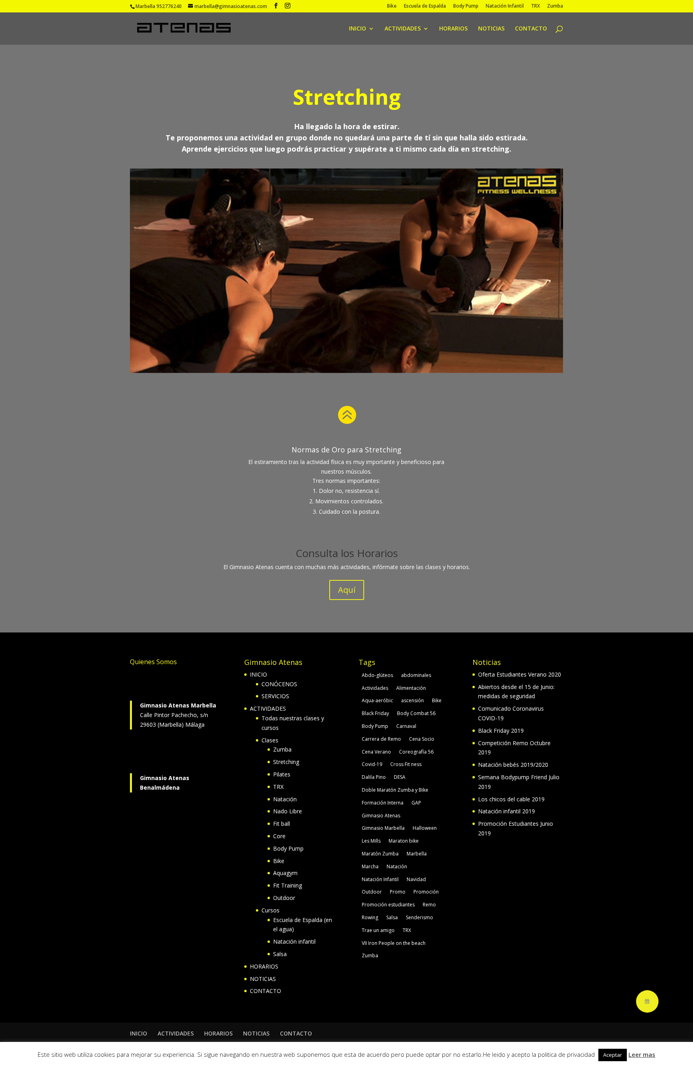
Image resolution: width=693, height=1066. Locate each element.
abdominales (416, 675)
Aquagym (285, 873)
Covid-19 (372, 764)
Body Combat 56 (416, 713)
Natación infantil (294, 941)
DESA (399, 777)
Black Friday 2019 (501, 730)
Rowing (370, 917)
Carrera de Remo (381, 739)
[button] (647, 1001)
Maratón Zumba (380, 853)
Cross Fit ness (405, 764)
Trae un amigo (378, 930)
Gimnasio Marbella (383, 828)
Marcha (370, 866)
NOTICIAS (491, 29)
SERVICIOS (275, 696)
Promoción (426, 891)
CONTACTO (531, 29)
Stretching (286, 762)
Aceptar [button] (612, 1054)
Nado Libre (287, 811)
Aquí (346, 589)
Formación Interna (382, 802)
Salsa (280, 954)
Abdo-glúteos (377, 675)
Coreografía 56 (416, 751)
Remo (429, 904)
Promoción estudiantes (388, 904)
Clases (269, 740)
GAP (416, 802)
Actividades (375, 688)
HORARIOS (453, 29)
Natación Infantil (505, 6)
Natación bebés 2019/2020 (513, 764)
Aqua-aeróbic (377, 700)
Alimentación (411, 688)
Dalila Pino (374, 777)
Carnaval (406, 726)
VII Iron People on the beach (394, 943)
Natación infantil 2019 (506, 811)
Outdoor (284, 898)
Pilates (281, 774)
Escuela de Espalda (425, 6)
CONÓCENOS (279, 684)
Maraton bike (404, 840)
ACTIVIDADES (403, 29)
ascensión (412, 700)
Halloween (425, 828)
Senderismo (419, 917)
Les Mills (371, 840)
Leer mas (641, 1054)
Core (279, 836)
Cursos (270, 910)
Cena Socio (421, 739)
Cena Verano (376, 751)
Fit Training (287, 885)
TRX (535, 6)
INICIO (357, 29)
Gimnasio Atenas (381, 815)
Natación (285, 799)
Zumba (555, 6)
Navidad (416, 879)
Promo (397, 891)
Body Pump (465, 6)
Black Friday (375, 713)
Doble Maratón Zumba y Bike (395, 789)
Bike (392, 6)
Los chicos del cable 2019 (511, 799)
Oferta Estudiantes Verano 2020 (519, 674)
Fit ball (281, 823)
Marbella (417, 853)
